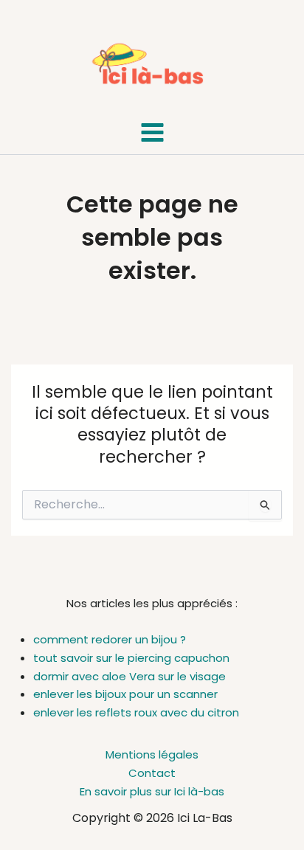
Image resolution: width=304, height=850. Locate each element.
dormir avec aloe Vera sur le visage (129, 676)
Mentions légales (152, 754)
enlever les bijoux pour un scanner (125, 694)
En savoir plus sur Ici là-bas (152, 791)
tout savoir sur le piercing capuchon (131, 658)
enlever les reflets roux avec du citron (136, 712)
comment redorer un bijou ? (109, 639)
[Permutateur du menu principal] (152, 132)
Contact (152, 773)
